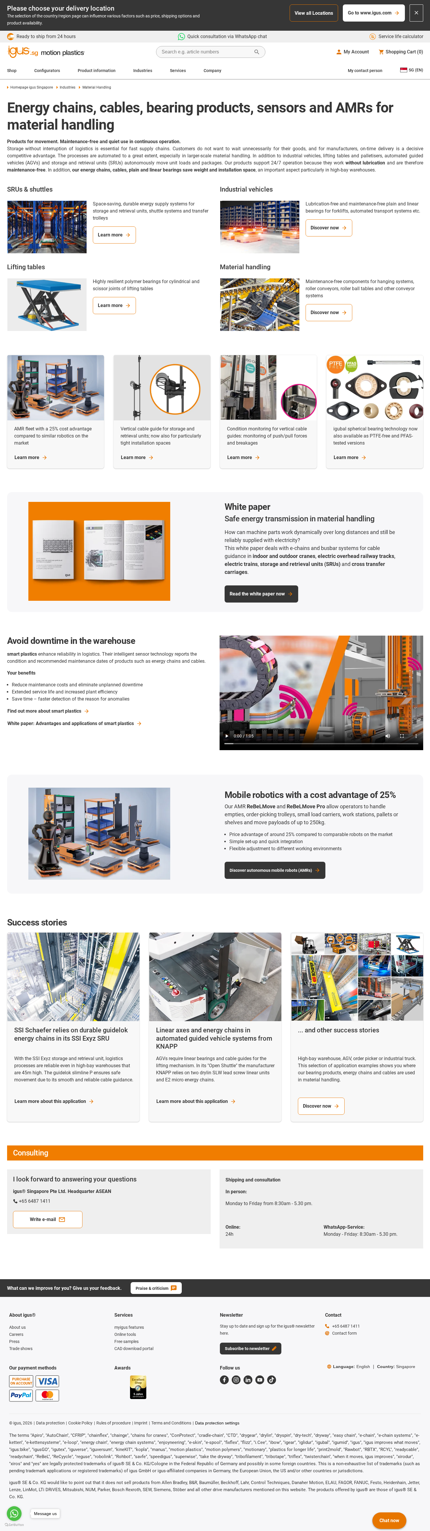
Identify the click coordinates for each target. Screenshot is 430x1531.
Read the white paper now (257, 594)
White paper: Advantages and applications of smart (70, 723)
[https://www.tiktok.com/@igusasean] (271, 1379)
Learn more (110, 235)
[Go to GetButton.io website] (14, 1525)
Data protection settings (217, 1423)
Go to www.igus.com (370, 13)
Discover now (325, 228)
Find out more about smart (44, 711)
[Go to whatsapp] (14, 1513)
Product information (97, 70)
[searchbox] (206, 52)
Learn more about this (50, 1101)
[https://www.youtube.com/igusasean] (259, 1379)
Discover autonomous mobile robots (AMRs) (271, 870)
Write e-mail (43, 1219)
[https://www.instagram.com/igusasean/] (236, 1379)
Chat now (389, 1520)
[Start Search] (256, 52)
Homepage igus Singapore (31, 87)
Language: (351, 1366)
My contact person (365, 70)
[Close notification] (416, 13)
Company (212, 70)
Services (178, 70)
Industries (142, 70)
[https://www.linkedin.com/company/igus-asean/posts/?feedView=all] (248, 1379)
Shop (12, 70)
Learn (26, 457)
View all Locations (314, 13)
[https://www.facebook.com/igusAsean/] (224, 1379)
